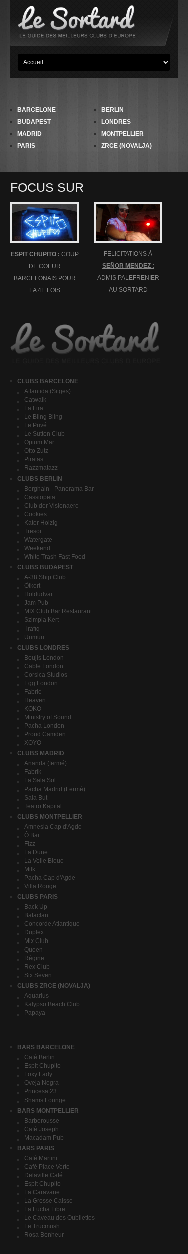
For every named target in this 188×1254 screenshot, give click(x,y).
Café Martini (40, 1158)
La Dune (36, 852)
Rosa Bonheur (44, 1234)
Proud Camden (45, 734)
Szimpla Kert (41, 619)
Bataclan (36, 915)
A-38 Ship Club (45, 577)
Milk (29, 869)
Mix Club (36, 941)
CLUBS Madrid (40, 753)
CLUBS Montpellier (49, 816)
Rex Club (37, 966)
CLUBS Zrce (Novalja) (53, 985)
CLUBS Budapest (45, 567)
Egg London (41, 683)
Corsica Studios (45, 674)
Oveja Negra (41, 1082)
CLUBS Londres (43, 647)
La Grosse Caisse (48, 1200)
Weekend (37, 548)
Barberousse (41, 1120)
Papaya (34, 1012)
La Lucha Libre (44, 1209)
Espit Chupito (42, 1065)
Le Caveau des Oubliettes (59, 1217)
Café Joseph (41, 1129)
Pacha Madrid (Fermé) (54, 789)
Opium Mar (39, 442)
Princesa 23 (40, 1091)
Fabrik (32, 771)
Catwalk (35, 399)
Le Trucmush (42, 1226)
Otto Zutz (36, 450)
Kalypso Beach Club (52, 1004)
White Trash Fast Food (54, 556)
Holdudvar (38, 594)
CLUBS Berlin (39, 478)
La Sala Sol (40, 780)
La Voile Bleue (44, 860)
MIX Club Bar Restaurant (58, 611)
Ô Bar (32, 835)
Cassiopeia (39, 497)
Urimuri (34, 637)
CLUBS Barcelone (47, 381)
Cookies (35, 514)
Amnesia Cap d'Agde (53, 826)
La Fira (33, 408)
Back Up (35, 906)
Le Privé (35, 425)
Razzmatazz (41, 468)
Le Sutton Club (44, 433)
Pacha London (44, 725)
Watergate (38, 539)
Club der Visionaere (51, 505)
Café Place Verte (47, 1166)
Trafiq (32, 628)
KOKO (32, 708)
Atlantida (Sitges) (47, 391)
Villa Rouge (40, 886)
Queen (33, 949)
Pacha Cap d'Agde (49, 877)
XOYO (32, 742)
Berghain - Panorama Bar (59, 488)
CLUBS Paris (37, 896)
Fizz (29, 843)
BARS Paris (35, 1148)
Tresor (33, 531)
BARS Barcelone (46, 1047)
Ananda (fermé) (45, 763)
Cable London (43, 666)
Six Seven (38, 975)
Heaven (35, 700)
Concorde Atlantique (52, 923)
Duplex (34, 932)
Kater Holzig (41, 522)
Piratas (33, 459)
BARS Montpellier (48, 1110)
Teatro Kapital (43, 806)
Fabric (32, 691)
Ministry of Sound (47, 717)
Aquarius (36, 995)
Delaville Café (43, 1175)
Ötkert (32, 585)
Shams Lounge (45, 1100)
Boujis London (44, 657)
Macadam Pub (44, 1137)
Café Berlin (39, 1057)
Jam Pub (36, 602)
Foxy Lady (38, 1074)
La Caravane (42, 1192)
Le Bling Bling (43, 416)
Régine (34, 958)
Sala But (35, 797)
